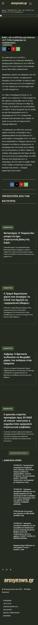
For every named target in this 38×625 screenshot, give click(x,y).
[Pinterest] (13, 49)
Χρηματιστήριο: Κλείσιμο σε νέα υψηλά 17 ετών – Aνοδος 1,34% (24, 547)
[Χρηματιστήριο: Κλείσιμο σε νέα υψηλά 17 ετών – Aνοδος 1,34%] (7, 548)
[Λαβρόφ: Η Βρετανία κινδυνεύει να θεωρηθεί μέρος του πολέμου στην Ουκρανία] (19, 338)
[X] (9, 49)
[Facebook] (4, 49)
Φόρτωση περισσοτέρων (18, 453)
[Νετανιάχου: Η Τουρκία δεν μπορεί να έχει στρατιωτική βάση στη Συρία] (19, 218)
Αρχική (4, 10)
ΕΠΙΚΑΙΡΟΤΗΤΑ (12, 10)
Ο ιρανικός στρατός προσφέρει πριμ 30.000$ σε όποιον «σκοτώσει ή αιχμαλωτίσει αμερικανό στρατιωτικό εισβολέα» (18, 421)
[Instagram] (6, 569)
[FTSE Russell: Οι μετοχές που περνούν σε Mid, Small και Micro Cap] (7, 513)
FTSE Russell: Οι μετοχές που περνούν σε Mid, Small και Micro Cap (23, 513)
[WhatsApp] (18, 49)
